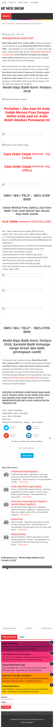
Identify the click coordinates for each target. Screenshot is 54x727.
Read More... (24, 482)
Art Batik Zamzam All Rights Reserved (32, 719)
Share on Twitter (13, 427)
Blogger (31, 722)
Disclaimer (34, 2)
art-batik (21, 34)
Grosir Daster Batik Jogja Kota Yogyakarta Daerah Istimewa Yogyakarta (29, 503)
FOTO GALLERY (41, 221)
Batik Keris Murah (10, 643)
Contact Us (12, 2)
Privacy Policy (23, 2)
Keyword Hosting (18, 534)
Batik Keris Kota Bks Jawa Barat (16, 675)
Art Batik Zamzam (12, 8)
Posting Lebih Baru (9, 628)
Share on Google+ (13, 435)
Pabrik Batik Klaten (10, 686)
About (4, 2)
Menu (7, 16)
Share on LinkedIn (36, 435)
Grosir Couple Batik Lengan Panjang (26, 486)
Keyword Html (17, 519)
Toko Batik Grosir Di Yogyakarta (16, 654)
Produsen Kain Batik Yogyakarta (24, 471)
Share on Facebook (36, 427)
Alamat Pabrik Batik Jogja (13, 665)
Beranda (29, 628)
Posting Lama (46, 628)
